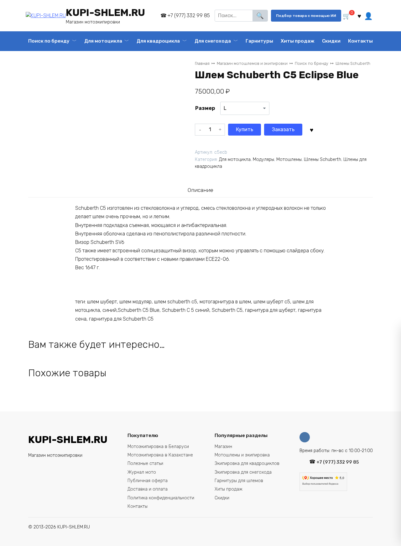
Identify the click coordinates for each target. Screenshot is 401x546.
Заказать (283, 129)
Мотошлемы (289, 159)
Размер (205, 108)
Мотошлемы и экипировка (242, 455)
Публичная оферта (148, 480)
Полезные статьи (145, 463)
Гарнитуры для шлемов (239, 480)
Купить (244, 129)
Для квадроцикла (158, 41)
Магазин (223, 446)
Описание (200, 190)
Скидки (331, 41)
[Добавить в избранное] (311, 129)
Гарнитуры (259, 41)
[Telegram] (151, 15)
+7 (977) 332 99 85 (188, 15)
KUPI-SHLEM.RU (105, 12)
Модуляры (263, 159)
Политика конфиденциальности (161, 498)
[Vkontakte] (306, 437)
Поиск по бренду (49, 41)
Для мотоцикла (103, 41)
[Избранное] (359, 16)
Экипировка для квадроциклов (247, 463)
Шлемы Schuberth (353, 63)
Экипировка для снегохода (243, 472)
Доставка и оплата (148, 489)
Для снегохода (213, 41)
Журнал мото (142, 472)
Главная (202, 63)
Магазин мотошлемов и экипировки (252, 63)
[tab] (200, 190)
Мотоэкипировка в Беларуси (158, 446)
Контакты (360, 41)
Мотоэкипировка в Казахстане (160, 455)
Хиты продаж (298, 41)
